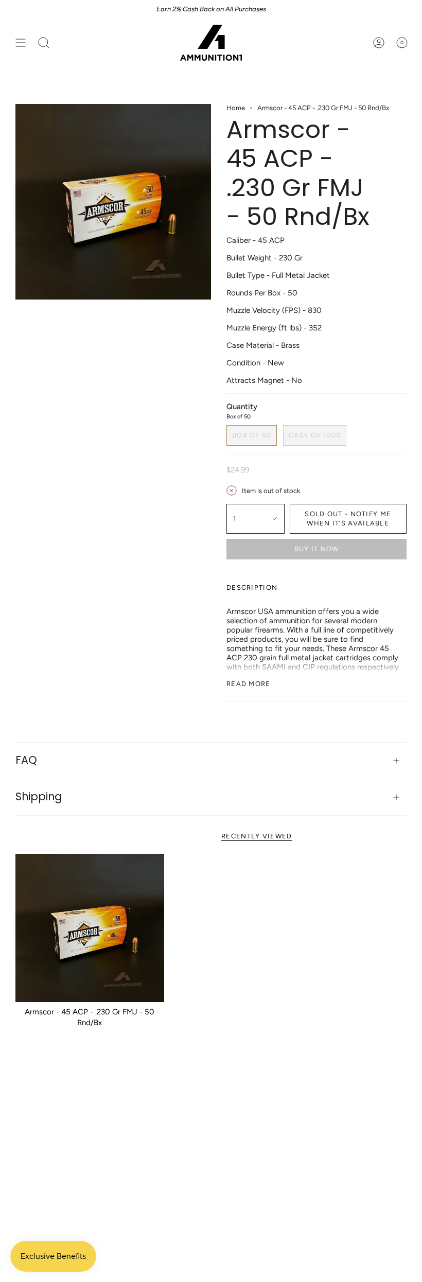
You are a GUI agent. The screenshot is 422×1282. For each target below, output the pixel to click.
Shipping (38, 796)
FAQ (26, 759)
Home (235, 108)
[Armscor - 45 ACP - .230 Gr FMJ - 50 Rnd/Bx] (89, 928)
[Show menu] (20, 43)
